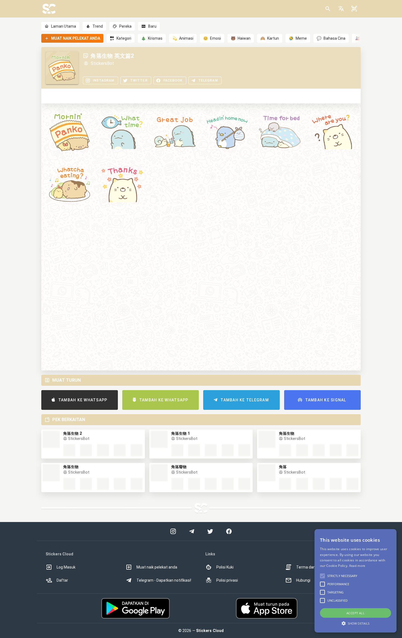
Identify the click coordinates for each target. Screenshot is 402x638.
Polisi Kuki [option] (225, 567)
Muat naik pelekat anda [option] (156, 567)
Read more (357, 566)
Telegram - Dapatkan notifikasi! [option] (163, 580)
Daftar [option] (62, 580)
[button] (341, 8)
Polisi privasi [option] (227, 580)
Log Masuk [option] (66, 567)
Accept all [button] (355, 613)
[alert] (355, 581)
